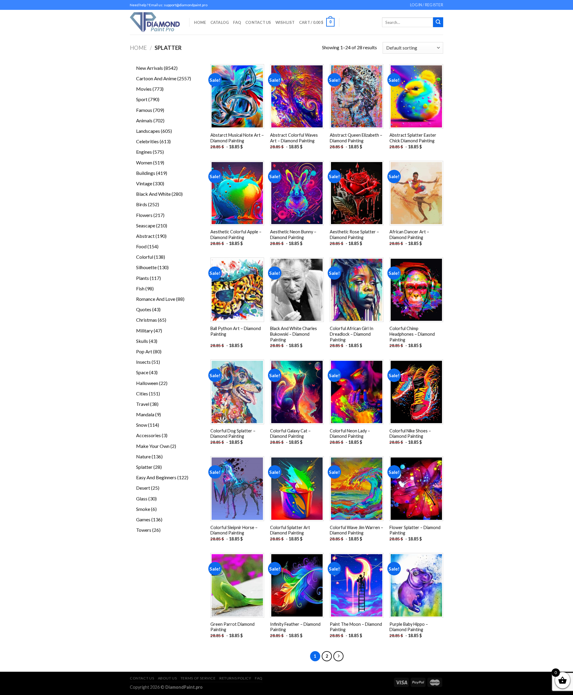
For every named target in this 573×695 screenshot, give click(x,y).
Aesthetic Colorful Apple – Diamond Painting (235, 234)
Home (200, 22)
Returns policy (235, 678)
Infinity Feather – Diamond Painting (295, 627)
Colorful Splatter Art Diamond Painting (290, 530)
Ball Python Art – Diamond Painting (235, 331)
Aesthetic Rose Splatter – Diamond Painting (354, 234)
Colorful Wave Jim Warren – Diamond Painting (356, 530)
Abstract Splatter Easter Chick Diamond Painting (412, 137)
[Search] (438, 22)
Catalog (219, 22)
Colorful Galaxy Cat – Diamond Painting (290, 433)
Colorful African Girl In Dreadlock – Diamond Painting (351, 334)
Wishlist (285, 22)
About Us (167, 678)
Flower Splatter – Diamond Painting (414, 530)
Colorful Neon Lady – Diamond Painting (350, 433)
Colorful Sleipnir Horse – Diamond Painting (234, 530)
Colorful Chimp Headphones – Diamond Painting (412, 334)
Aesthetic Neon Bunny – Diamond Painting (293, 234)
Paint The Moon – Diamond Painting (356, 627)
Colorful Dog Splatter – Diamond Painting (232, 433)
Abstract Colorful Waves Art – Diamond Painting (294, 137)
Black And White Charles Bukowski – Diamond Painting (293, 334)
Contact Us (258, 22)
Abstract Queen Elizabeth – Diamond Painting (356, 137)
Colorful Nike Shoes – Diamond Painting (410, 433)
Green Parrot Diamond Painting (232, 627)
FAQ (237, 22)
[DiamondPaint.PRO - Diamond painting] (155, 22)
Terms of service (198, 678)
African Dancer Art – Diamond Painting (409, 234)
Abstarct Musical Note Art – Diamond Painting (237, 137)
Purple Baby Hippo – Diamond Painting (408, 627)
